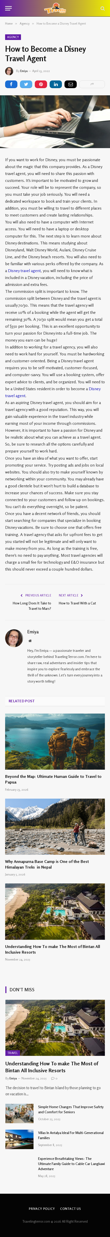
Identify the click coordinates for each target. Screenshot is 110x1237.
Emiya (24, 71)
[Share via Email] (70, 84)
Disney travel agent (24, 270)
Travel (12, 1053)
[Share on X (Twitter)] (26, 84)
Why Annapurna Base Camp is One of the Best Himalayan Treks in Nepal (47, 864)
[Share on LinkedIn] (56, 84)
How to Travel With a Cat (77, 603)
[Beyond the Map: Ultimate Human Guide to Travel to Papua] (55, 742)
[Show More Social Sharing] (92, 84)
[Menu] (8, 8)
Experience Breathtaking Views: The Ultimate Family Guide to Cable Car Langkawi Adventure (71, 1163)
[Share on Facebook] (11, 84)
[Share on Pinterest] (41, 84)
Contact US (70, 1209)
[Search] (102, 8)
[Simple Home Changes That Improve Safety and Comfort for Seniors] (19, 1113)
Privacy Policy (42, 1209)
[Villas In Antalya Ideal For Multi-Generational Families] (19, 1139)
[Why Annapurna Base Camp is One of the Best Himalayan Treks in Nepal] (55, 827)
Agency (13, 37)
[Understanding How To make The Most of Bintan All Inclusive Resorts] (55, 911)
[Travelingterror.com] (55, 8)
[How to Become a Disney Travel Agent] (55, 121)
